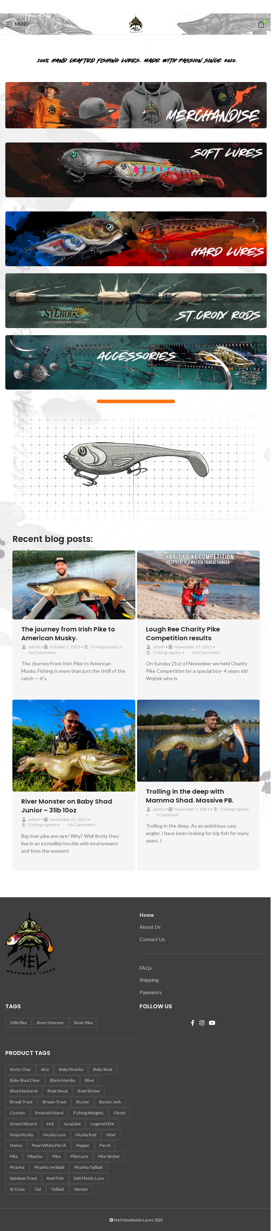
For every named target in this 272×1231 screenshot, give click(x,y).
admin (34, 646)
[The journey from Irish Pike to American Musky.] (73, 584)
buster (82, 1101)
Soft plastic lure (89, 1178)
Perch (105, 1145)
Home (147, 915)
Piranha (17, 1167)
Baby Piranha (71, 1069)
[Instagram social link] (201, 1023)
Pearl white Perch (49, 1145)
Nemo (16, 1145)
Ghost (119, 1112)
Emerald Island (49, 1112)
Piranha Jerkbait (49, 1167)
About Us (150, 927)
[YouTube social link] (212, 1023)
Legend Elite (102, 1123)
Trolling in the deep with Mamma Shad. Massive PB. (189, 796)
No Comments (42, 652)
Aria (45, 1069)
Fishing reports (105, 646)
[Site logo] (136, 24)
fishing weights (88, 1112)
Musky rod (85, 1134)
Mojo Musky (21, 1134)
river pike (83, 1022)
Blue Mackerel (24, 1090)
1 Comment (167, 814)
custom (17, 1112)
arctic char (20, 1069)
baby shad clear (25, 1080)
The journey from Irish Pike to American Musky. (68, 633)
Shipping (149, 980)
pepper (83, 1145)
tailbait (57, 1189)
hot (50, 1123)
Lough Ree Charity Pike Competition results (183, 633)
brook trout (21, 1101)
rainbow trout (23, 1178)
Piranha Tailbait (88, 1167)
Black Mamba (62, 1080)
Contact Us (152, 939)
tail (38, 1189)
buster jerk (110, 1101)
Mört (111, 1134)
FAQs (146, 968)
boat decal (57, 1090)
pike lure (79, 1156)
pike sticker (109, 1156)
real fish (55, 1178)
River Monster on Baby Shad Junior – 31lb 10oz (66, 806)
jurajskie (72, 1123)
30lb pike (18, 1022)
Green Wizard (23, 1123)
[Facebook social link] (136, 6)
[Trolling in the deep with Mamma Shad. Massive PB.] (198, 740)
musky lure (54, 1134)
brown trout (54, 1101)
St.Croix (17, 1189)
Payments (151, 992)
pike (56, 1156)
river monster (50, 1022)
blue (89, 1080)
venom (81, 1189)
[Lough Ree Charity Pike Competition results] (198, 584)
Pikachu (35, 1156)
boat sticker (89, 1090)
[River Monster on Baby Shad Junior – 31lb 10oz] (73, 746)
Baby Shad (102, 1069)
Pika (14, 1156)
